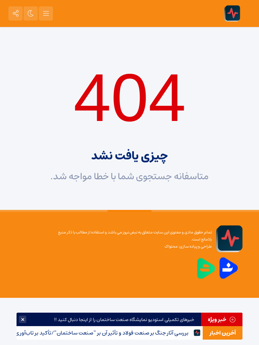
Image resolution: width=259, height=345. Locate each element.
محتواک (171, 246)
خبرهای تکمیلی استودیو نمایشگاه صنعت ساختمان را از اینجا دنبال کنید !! (124, 320)
